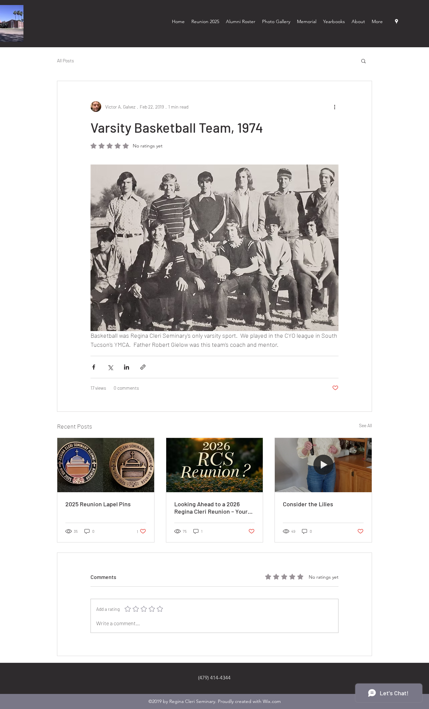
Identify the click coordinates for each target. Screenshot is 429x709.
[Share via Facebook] (93, 367)
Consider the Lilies (308, 504)
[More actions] (334, 107)
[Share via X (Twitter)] (110, 367)
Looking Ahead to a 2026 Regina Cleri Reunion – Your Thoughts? (211, 507)
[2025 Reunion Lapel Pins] (105, 465)
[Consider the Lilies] (323, 465)
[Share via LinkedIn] (126, 367)
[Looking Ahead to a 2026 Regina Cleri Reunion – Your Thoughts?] (214, 465)
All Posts (65, 60)
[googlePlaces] (396, 21)
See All (365, 425)
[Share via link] (143, 367)
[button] (363, 60)
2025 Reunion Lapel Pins (98, 504)
